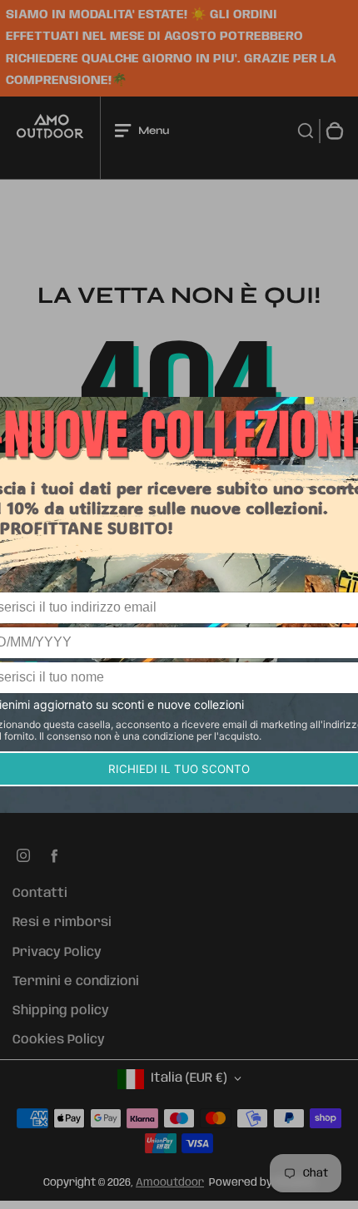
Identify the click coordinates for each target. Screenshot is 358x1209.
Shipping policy (60, 1011)
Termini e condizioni (75, 982)
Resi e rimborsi (62, 922)
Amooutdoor (170, 1182)
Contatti (39, 893)
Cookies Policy (58, 1040)
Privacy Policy (57, 952)
